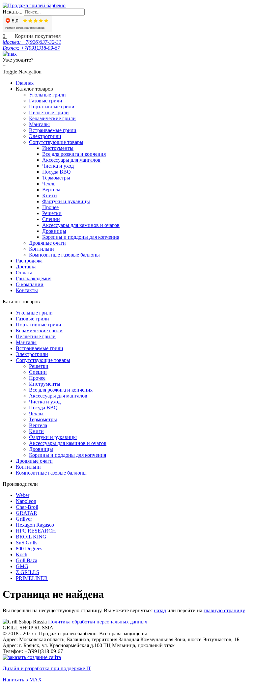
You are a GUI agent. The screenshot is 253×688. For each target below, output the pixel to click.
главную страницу (224, 610)
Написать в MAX (22, 679)
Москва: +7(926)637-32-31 (32, 42)
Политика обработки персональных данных (97, 621)
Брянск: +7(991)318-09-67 (31, 48)
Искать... (12, 11)
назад (160, 610)
